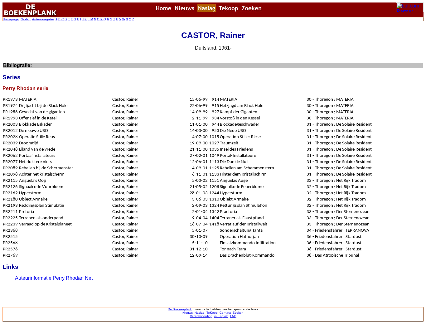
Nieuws (187, 312)
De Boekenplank (180, 309)
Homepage (11, 19)
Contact (225, 312)
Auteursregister (43, 19)
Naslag (26, 19)
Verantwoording (201, 316)
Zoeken (238, 312)
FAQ (233, 316)
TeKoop (212, 312)
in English (221, 316)
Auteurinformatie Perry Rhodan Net (54, 278)
